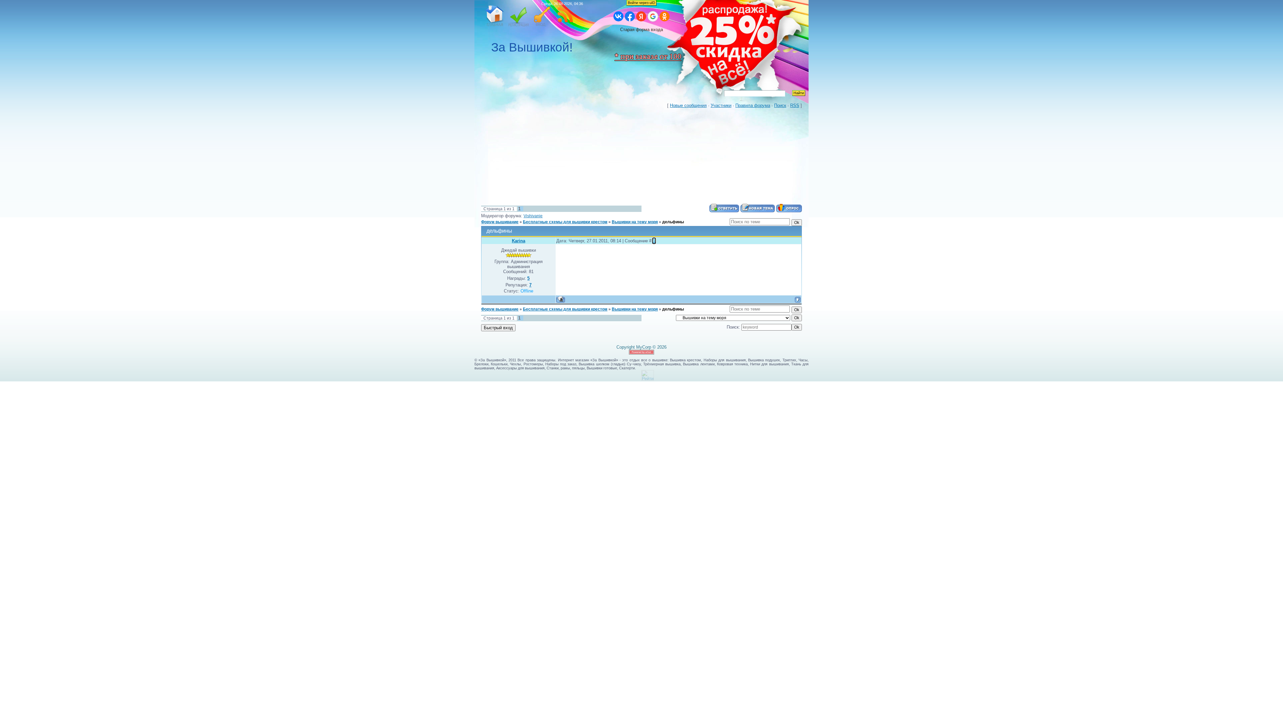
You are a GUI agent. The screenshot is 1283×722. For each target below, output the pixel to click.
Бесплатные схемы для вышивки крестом (565, 222)
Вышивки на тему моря (635, 222)
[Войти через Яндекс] (641, 16)
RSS (565, 15)
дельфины (673, 222)
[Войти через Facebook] (630, 16)
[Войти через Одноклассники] (665, 16)
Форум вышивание (500, 222)
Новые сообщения (688, 105)
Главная (495, 15)
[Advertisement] (641, 157)
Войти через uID (641, 3)
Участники (721, 105)
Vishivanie (533, 216)
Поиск (780, 105)
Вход (542, 15)
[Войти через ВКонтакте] (618, 16)
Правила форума (752, 105)
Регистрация (518, 15)
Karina (518, 240)
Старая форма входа (641, 29)
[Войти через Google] (653, 16)
